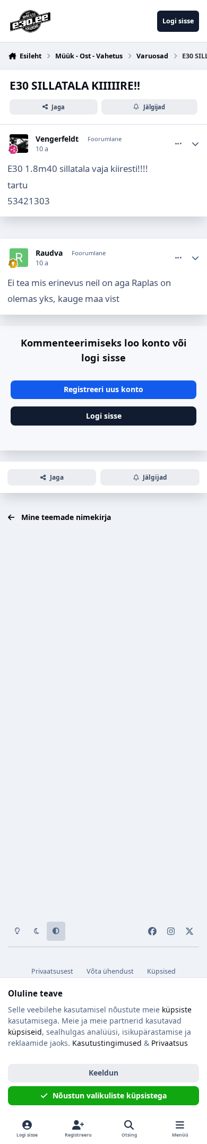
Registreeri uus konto (103, 389)
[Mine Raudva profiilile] (19, 257)
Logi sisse (104, 416)
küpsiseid (25, 1032)
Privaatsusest (52, 971)
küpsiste (177, 1009)
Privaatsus (169, 1043)
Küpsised (161, 971)
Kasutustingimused (107, 1043)
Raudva (49, 253)
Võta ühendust (110, 971)
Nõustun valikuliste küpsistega (110, 1095)
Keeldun (103, 1073)
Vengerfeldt (57, 139)
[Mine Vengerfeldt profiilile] (19, 143)
